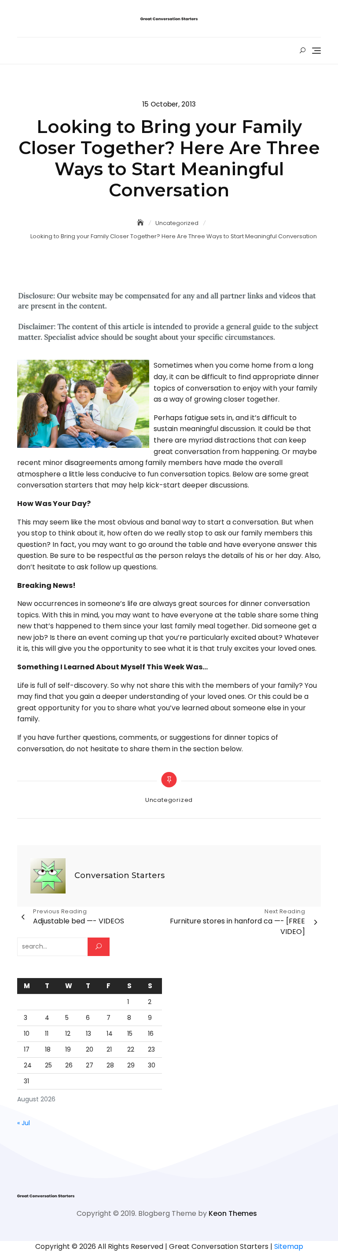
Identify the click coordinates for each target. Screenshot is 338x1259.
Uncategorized (169, 800)
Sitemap (288, 1246)
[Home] (141, 222)
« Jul (23, 1123)
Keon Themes (233, 1213)
